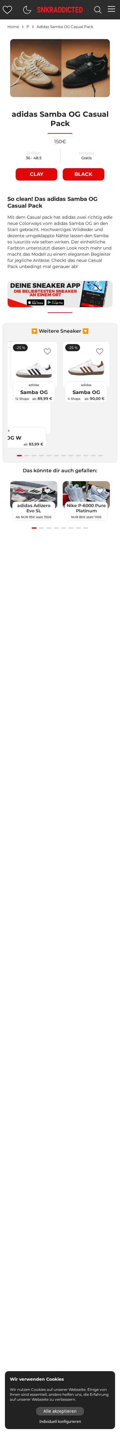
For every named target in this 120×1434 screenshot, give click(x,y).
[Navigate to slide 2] (26, 455)
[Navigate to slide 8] (71, 455)
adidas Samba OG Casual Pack (65, 26)
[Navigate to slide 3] (34, 455)
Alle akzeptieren (60, 1411)
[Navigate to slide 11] (93, 455)
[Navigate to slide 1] (19, 455)
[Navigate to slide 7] (63, 455)
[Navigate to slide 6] (56, 455)
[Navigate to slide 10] (86, 455)
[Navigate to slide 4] (41, 455)
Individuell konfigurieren (60, 1421)
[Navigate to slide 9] (78, 455)
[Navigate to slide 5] (49, 455)
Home (13, 26)
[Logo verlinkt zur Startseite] (60, 9)
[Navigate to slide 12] (100, 455)
